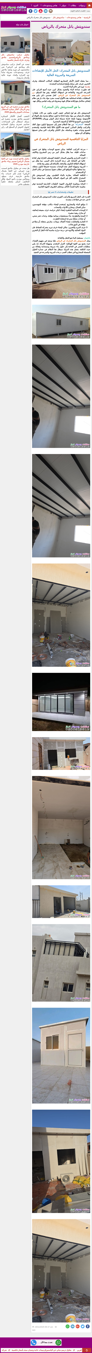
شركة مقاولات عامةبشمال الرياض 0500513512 (28, 1350)
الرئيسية (87, 17)
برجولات (82, 5)
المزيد (35, 5)
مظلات (73, 5)
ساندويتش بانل (58, 17)
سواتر (64, 5)
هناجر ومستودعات (50, 5)
